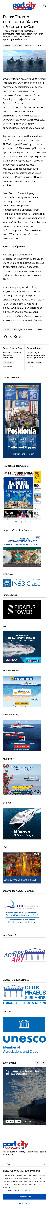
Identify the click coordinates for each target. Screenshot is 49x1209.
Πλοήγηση (8, 1164)
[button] (4, 5)
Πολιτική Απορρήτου (23, 1190)
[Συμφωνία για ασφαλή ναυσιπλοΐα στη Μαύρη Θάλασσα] (35, 357)
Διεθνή (38, 362)
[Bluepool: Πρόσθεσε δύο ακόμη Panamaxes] (13, 357)
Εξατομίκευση (24, 1203)
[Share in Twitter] (10, 336)
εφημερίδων (24, 522)
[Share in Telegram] (15, 336)
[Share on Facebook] (5, 336)
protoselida (32, 522)
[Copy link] (20, 336)
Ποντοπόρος (17, 45)
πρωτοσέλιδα (14, 522)
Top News (7, 45)
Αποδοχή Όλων (24, 1196)
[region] (24, 1188)
